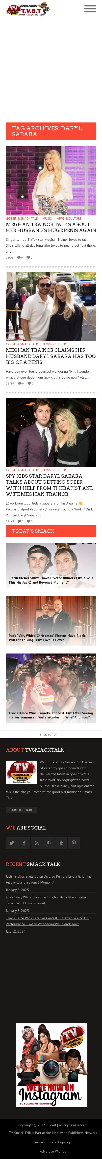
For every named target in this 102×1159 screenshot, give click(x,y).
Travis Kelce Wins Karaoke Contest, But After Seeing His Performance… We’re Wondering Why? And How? (47, 921)
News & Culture (68, 218)
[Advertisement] (51, 69)
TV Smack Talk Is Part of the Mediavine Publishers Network (53, 1132)
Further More (21, 810)
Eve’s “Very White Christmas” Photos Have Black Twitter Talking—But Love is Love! (46, 900)
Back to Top (48, 734)
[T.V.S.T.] (28, 8)
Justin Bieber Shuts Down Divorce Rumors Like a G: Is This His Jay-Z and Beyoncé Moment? (48, 879)
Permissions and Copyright (53, 1142)
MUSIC (47, 218)
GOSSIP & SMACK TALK (22, 218)
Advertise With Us (53, 1151)
